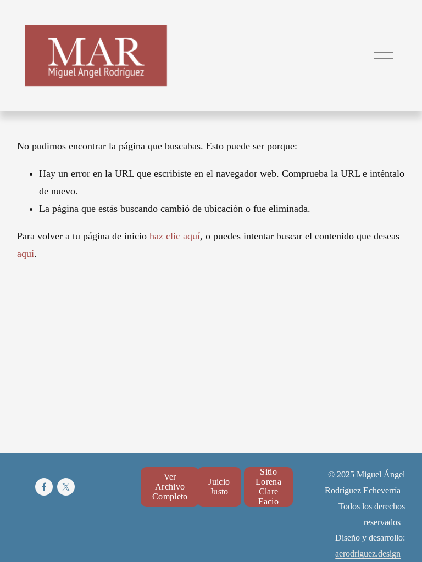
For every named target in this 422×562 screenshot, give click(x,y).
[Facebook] (44, 487)
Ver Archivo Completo (170, 486)
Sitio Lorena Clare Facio (268, 486)
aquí (25, 253)
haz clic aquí (174, 236)
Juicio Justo (219, 486)
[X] (66, 487)
